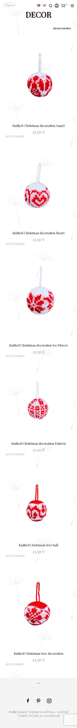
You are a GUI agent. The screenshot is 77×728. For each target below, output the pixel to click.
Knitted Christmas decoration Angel (38, 126)
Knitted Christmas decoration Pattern (38, 443)
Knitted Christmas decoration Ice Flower (38, 345)
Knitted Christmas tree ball (38, 545)
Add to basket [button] (15, 136)
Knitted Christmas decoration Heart (38, 233)
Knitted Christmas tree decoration (38, 653)
